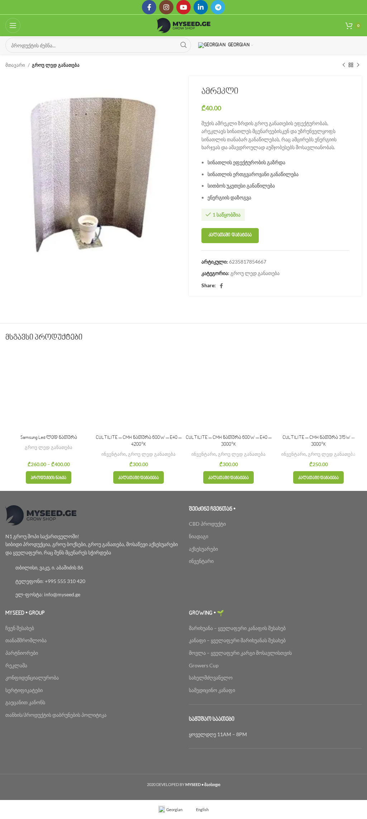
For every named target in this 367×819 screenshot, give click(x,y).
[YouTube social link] (183, 7)
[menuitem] (170, 809)
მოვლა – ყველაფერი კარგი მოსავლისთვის (240, 653)
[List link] (91, 568)
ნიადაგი (198, 536)
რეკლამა (16, 665)
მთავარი (15, 65)
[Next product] (358, 65)
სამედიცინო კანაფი (212, 690)
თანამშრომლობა (26, 640)
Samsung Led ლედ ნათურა (48, 437)
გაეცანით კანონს (25, 702)
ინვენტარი (113, 454)
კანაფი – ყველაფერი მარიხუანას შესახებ (237, 640)
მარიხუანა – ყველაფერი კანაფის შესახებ (238, 628)
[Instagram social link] (166, 7)
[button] (138, 477)
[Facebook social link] (149, 7)
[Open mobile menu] (13, 25)
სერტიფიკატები (24, 690)
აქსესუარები (203, 549)
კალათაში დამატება (230, 235)
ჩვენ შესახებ (19, 628)
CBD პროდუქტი (207, 524)
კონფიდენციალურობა (32, 677)
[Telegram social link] (218, 7)
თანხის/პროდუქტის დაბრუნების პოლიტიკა (55, 715)
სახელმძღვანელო (211, 677)
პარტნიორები (21, 653)
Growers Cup (204, 665)
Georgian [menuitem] (174, 809)
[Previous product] (343, 65)
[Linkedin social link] (201, 7)
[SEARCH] (183, 45)
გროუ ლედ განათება (56, 65)
